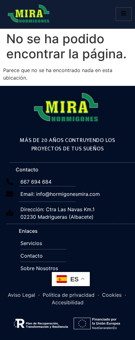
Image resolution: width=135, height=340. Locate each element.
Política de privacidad (68, 295)
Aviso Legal (21, 295)
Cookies (112, 295)
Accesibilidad (68, 302)
